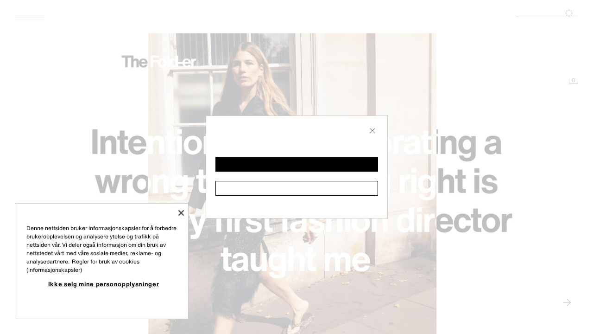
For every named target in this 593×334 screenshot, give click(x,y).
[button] (296, 164)
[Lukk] (181, 212)
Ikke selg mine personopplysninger (103, 284)
